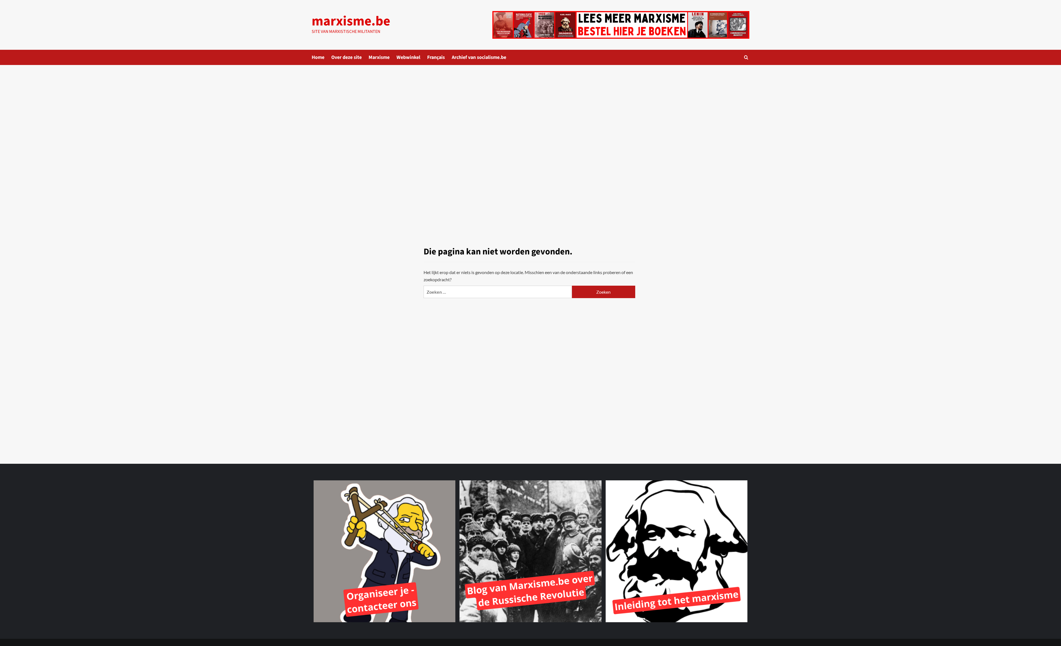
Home (318, 57)
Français (436, 57)
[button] (746, 57)
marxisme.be (351, 21)
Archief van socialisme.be (479, 57)
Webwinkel (408, 57)
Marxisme (379, 57)
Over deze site (346, 57)
